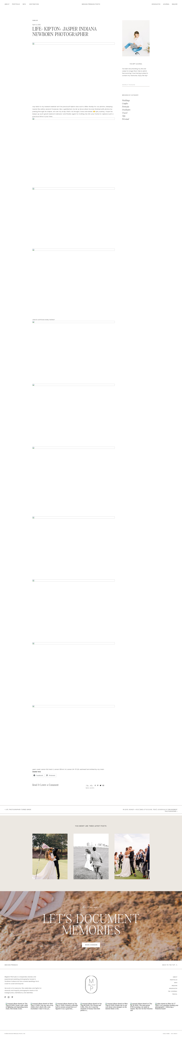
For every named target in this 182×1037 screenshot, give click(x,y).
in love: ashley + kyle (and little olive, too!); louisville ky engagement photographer (150, 810)
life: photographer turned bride (18, 809)
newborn (92, 788)
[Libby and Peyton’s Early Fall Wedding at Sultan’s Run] (50, 856)
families (35, 20)
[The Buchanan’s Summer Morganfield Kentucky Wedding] (91, 856)
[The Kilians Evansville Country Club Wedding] (132, 856)
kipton (87, 788)
